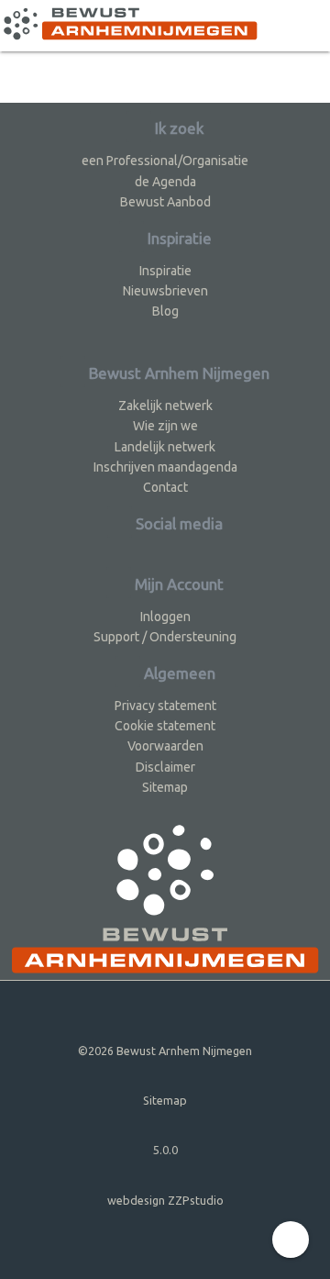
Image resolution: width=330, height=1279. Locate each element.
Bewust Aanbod (165, 202)
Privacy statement (165, 705)
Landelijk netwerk (165, 446)
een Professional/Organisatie (165, 160)
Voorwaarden (165, 746)
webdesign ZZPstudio (165, 1200)
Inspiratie (165, 270)
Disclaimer (165, 767)
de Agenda (165, 181)
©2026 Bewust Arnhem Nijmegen (165, 1050)
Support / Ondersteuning (165, 636)
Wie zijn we (165, 425)
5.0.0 (165, 1149)
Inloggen (165, 616)
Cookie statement (165, 725)
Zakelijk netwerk (165, 405)
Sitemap (165, 787)
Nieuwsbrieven (165, 291)
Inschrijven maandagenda (165, 467)
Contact (165, 487)
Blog (165, 311)
